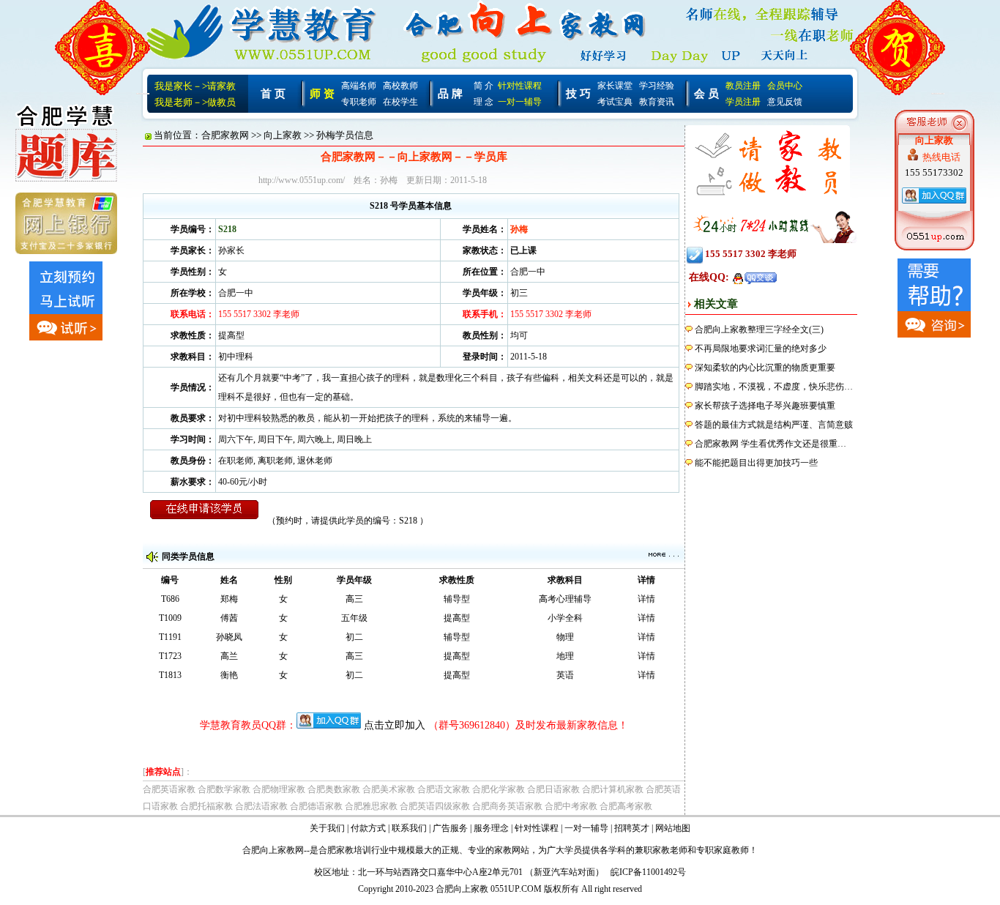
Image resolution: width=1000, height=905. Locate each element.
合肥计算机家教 (612, 789)
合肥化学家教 (498, 789)
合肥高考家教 (626, 806)
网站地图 (672, 828)
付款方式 (368, 828)
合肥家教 (336, 850)
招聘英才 (631, 828)
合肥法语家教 (261, 806)
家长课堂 (615, 86)
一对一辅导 (520, 102)
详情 (646, 599)
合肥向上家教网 (273, 850)
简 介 (483, 86)
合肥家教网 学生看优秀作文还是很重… (770, 444)
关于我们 (327, 828)
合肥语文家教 (443, 789)
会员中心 (784, 86)
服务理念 (491, 828)
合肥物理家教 (279, 789)
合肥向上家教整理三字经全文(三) (759, 329)
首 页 (273, 94)
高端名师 (358, 86)
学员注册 (743, 102)
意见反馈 (784, 102)
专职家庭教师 (722, 850)
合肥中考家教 (571, 806)
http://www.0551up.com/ (301, 180)
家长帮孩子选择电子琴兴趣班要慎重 (765, 406)
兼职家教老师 (661, 850)
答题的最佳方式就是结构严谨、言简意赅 (774, 425)
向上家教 (283, 135)
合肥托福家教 (206, 806)
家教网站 (511, 850)
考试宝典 (615, 102)
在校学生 (400, 102)
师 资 (322, 94)
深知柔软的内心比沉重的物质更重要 (765, 367)
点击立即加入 (394, 725)
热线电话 (941, 157)
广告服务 (450, 828)
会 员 (706, 94)
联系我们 (409, 828)
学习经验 (656, 86)
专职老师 (358, 102)
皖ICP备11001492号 (648, 872)
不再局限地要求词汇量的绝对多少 (761, 348)
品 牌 (450, 94)
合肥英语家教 (169, 789)
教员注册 (743, 86)
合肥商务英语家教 (507, 806)
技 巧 (578, 94)
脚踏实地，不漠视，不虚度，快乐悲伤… (774, 386)
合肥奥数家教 (333, 789)
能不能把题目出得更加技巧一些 (756, 463)
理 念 (483, 102)
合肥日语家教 (553, 789)
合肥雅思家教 (371, 806)
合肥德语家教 (316, 806)
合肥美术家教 (388, 789)
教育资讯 (656, 102)
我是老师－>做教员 (195, 102)
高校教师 (400, 86)
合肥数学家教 (224, 789)
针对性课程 (520, 86)
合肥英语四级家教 (435, 806)
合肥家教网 (225, 135)
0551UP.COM (516, 889)
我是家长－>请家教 (195, 86)
